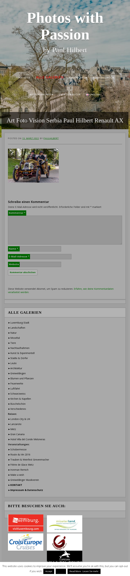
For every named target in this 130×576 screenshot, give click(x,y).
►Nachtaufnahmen (18, 348)
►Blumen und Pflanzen (21, 378)
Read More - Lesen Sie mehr (84, 571)
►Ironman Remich (18, 469)
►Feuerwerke (15, 383)
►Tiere (12, 342)
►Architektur (15, 368)
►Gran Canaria (16, 434)
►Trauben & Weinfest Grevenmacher (28, 459)
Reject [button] (61, 571)
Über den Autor (69, 95)
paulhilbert (51, 138)
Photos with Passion (65, 26)
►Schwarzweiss (17, 393)
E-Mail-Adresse (19, 256)
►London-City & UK (19, 419)
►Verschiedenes (17, 408)
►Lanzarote (14, 424)
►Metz (12, 429)
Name (13, 248)
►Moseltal (14, 337)
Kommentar (17, 212)
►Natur (12, 332)
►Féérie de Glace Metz (21, 464)
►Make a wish (16, 474)
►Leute (12, 363)
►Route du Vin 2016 (19, 454)
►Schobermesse (17, 449)
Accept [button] (48, 571)
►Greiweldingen (17, 373)
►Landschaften (16, 327)
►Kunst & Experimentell (21, 353)
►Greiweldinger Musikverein (23, 479)
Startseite (23, 78)
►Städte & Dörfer (18, 358)
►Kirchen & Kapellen (19, 398)
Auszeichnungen (41, 95)
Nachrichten (78, 78)
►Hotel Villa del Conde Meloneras (26, 439)
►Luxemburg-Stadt (18, 322)
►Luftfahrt (14, 388)
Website (14, 264)
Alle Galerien (50, 77)
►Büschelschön (17, 403)
